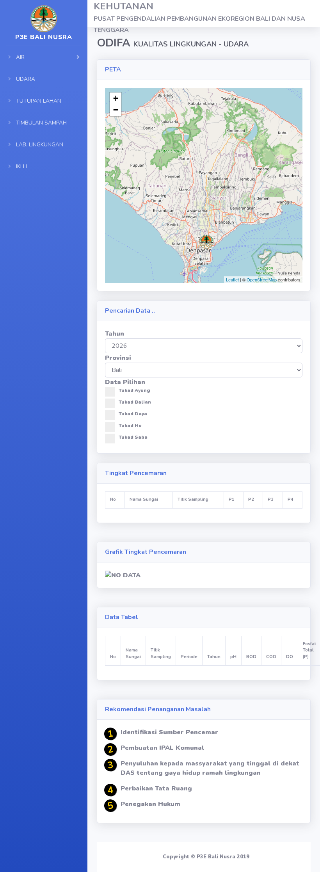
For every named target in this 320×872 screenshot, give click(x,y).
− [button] (115, 110)
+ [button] (115, 98)
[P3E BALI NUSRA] (43, 13)
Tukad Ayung (134, 390)
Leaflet (232, 279)
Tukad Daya (133, 414)
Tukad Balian (135, 402)
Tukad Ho (130, 425)
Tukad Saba (133, 437)
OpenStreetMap (262, 279)
